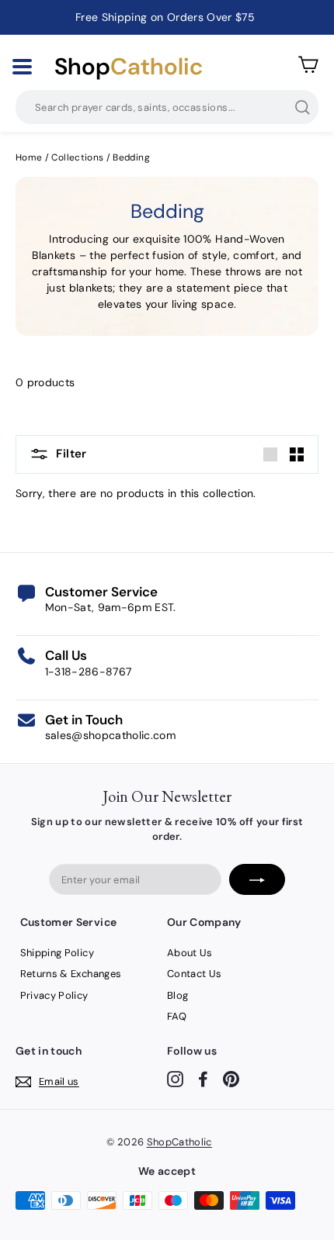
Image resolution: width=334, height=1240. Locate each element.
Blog (177, 995)
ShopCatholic (179, 1141)
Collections (78, 157)
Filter (70, 453)
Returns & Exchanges (71, 973)
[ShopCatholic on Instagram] (175, 1079)
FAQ (176, 1016)
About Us (190, 952)
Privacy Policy (54, 995)
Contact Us (194, 973)
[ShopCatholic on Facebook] (203, 1079)
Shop (128, 67)
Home (29, 157)
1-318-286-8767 (88, 672)
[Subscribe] (257, 879)
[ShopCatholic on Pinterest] (231, 1079)
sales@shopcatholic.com (110, 735)
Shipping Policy (57, 952)
